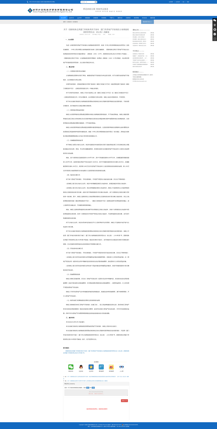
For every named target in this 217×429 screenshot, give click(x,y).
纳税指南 (87, 17)
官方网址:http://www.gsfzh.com (140, 81)
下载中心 (112, 17)
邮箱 (188, 1)
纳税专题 (152, 17)
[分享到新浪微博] (111, 366)
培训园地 (103, 17)
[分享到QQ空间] (91, 366)
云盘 (183, 1)
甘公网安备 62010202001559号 (130, 424)
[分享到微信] (70, 366)
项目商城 (136, 17)
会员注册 (178, 1)
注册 (93, 387)
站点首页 (63, 17)
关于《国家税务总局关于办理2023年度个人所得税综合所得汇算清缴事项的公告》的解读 (87, 380)
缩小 (100, 34)
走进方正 (71, 17)
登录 (88, 387)
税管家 (127, 426)
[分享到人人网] (121, 366)
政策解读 (75, 21)
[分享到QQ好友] (81, 366)
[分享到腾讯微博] (101, 366)
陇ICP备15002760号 (116, 424)
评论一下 (124, 400)
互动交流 (144, 17)
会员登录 (171, 1)
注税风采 (128, 17)
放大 (97, 34)
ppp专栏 (79, 17)
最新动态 (120, 17)
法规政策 (95, 17)
